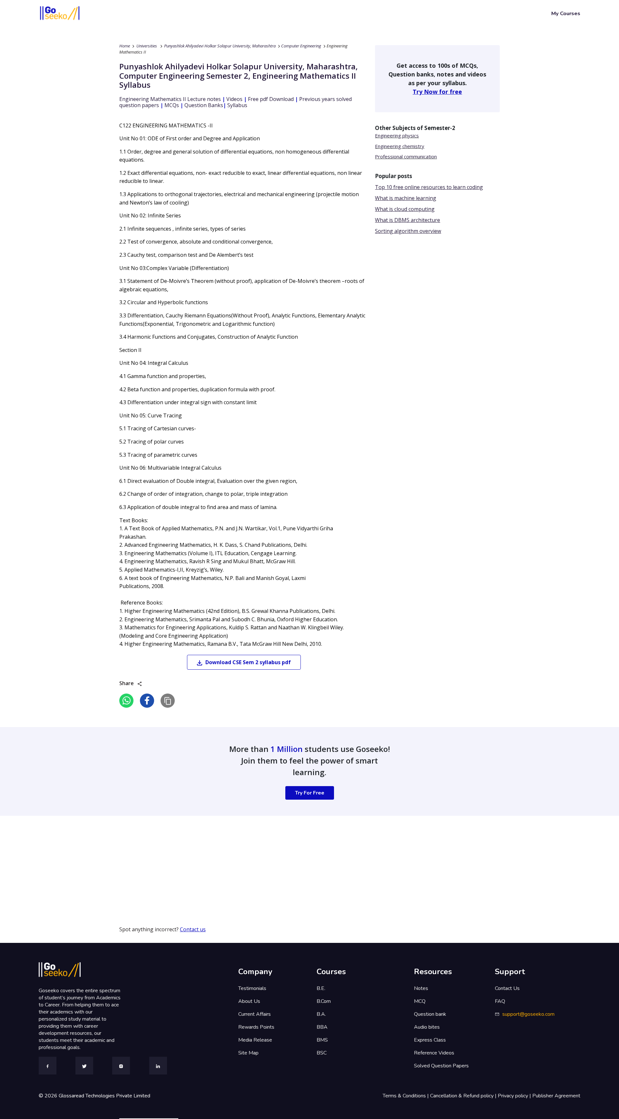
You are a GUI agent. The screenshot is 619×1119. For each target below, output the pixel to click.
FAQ (500, 1001)
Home (124, 46)
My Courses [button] (565, 13)
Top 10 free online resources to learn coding (429, 187)
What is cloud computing (405, 209)
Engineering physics (397, 135)
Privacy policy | (515, 1095)
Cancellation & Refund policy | (464, 1095)
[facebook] (147, 701)
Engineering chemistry (399, 146)
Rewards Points (256, 1027)
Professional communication (406, 156)
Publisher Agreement (556, 1095)
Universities (146, 46)
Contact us (193, 929)
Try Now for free (437, 91)
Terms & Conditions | (406, 1095)
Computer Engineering (301, 46)
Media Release (255, 1040)
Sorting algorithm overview (408, 231)
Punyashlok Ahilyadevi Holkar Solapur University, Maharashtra (220, 46)
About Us (249, 1001)
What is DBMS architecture (407, 220)
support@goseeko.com (528, 1014)
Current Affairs (254, 1014)
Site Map (248, 1052)
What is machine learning (405, 198)
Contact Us (507, 988)
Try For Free (309, 792)
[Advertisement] (193, 861)
